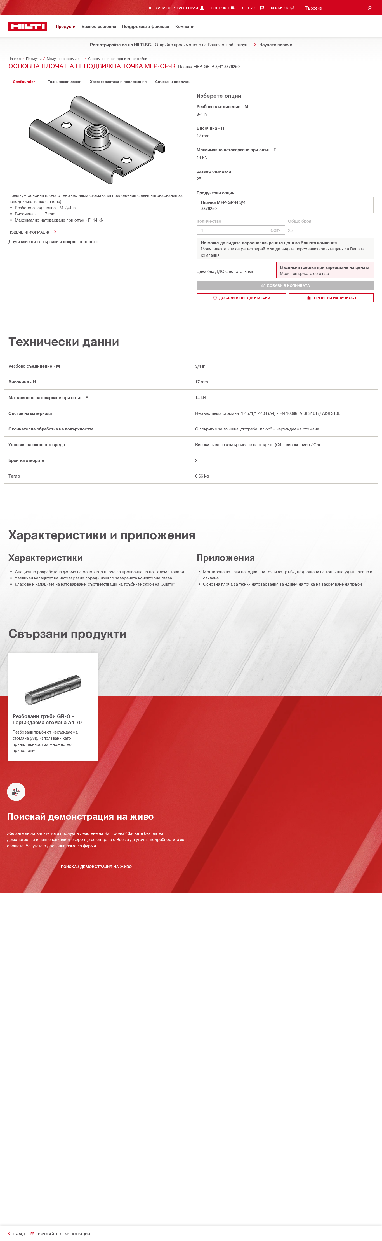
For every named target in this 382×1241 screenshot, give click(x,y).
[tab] (23, 81)
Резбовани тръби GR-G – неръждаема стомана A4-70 (47, 719)
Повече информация (29, 232)
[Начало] (27, 26)
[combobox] (337, 7)
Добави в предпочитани (244, 297)
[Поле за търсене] (369, 7)
